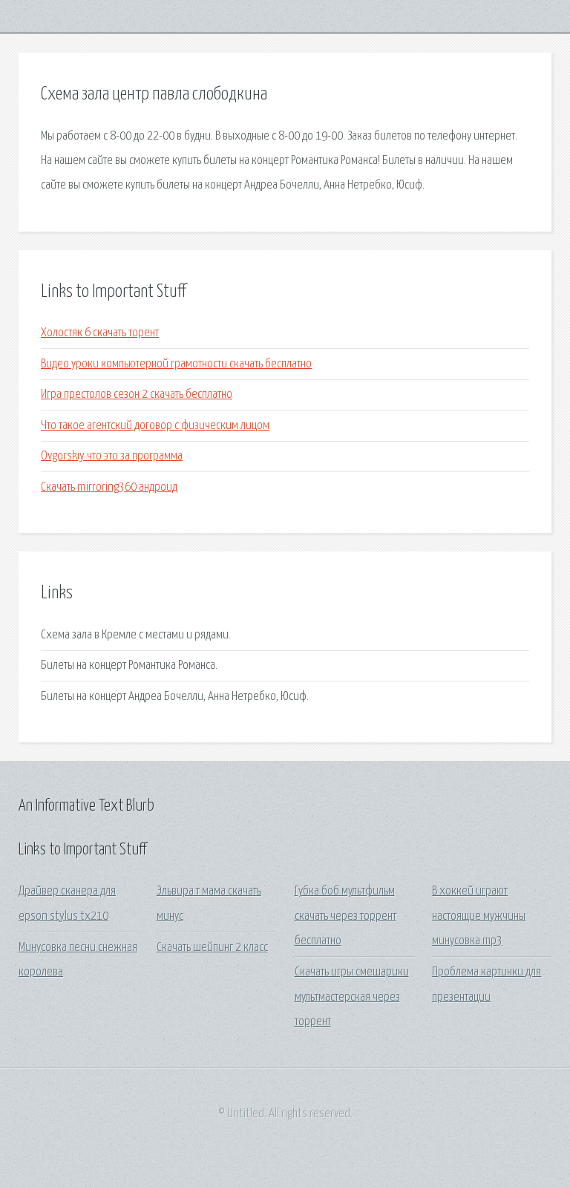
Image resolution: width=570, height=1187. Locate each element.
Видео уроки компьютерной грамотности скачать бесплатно (176, 364)
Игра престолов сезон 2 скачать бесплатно (136, 394)
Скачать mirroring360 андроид (109, 487)
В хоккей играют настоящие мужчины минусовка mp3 (478, 916)
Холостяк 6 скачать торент (100, 333)
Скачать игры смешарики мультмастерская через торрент (352, 997)
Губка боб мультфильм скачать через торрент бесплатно (345, 916)
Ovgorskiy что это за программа (112, 456)
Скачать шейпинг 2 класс (212, 947)
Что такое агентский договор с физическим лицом (155, 425)
